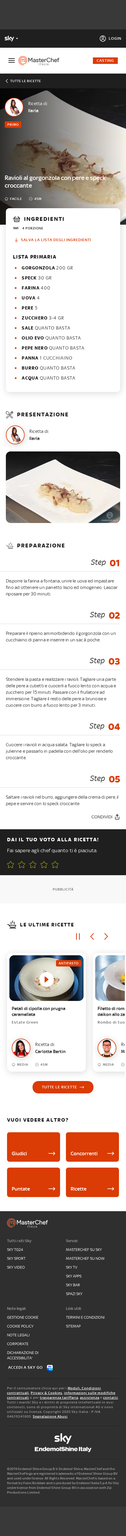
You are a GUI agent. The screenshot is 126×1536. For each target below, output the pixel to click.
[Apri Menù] (11, 60)
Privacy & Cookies (46, 1393)
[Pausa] (78, 936)
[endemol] (63, 1449)
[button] (55, 864)
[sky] (63, 1438)
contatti (110, 1398)
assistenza (89, 1398)
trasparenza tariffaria (59, 1398)
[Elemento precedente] (92, 936)
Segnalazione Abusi (50, 1416)
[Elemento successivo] (106, 936)
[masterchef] (41, 60)
